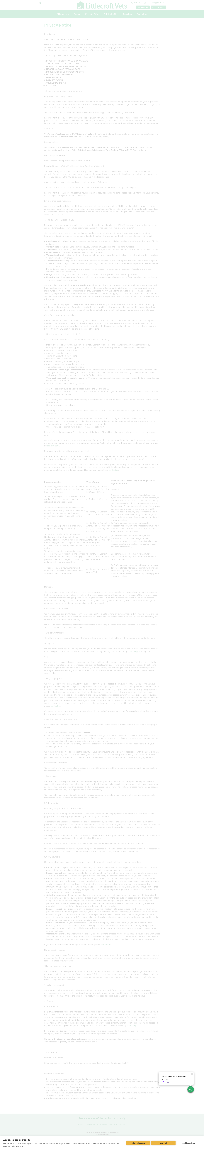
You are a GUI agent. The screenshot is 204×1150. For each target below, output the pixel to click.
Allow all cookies (138, 1143)
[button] (190, 1089)
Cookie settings (188, 1143)
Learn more (20, 1146)
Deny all (163, 1143)
